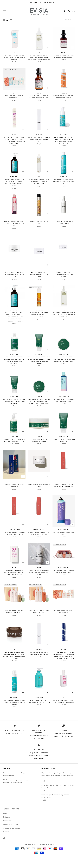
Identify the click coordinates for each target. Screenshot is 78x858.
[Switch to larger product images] (4, 20)
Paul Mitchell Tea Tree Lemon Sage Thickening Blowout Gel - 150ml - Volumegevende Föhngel (39, 360)
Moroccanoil (64, 134)
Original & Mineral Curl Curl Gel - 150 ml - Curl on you (14, 533)
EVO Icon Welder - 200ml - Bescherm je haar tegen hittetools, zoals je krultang (39, 57)
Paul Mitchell (14, 354)
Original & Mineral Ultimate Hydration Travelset (64, 571)
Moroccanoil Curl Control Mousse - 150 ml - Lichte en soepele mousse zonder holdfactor (64, 140)
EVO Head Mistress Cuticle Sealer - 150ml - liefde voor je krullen (14, 57)
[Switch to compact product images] (11, 20)
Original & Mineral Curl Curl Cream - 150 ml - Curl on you (39, 533)
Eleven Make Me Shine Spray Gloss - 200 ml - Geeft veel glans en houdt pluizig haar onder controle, (14, 140)
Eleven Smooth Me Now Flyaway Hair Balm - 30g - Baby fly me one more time (14, 572)
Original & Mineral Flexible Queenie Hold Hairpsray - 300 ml (14, 223)
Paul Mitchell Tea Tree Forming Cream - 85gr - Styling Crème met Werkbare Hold (64, 359)
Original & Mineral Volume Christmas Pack (39, 611)
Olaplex (63, 219)
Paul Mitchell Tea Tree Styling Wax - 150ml (64, 440)
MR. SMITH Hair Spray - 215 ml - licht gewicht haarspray (39, 653)
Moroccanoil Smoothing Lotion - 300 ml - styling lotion (39, 701)
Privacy (5, 813)
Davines (63, 52)
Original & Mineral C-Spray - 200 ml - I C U (64, 533)
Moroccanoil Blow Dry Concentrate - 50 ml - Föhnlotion (39, 315)
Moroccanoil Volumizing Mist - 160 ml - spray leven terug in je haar (14, 702)
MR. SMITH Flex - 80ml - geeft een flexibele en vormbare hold (14, 275)
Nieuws (6, 832)
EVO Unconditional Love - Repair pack (63, 611)
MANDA (14, 482)
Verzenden (7, 821)
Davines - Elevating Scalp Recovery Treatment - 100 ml (39, 97)
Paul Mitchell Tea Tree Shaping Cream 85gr (39, 440)
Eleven (14, 134)
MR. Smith (39, 134)
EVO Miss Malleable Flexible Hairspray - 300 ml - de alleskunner (39, 181)
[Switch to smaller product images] (7, 20)
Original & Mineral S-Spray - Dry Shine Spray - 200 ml (64, 400)
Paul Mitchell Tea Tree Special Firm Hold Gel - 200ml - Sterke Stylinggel (14, 401)
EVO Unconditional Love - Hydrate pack (14, 97)
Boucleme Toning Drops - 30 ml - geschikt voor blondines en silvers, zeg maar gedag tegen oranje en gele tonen (63, 655)
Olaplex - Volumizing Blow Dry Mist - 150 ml (63, 222)
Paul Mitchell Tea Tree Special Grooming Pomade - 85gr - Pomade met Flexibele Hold (39, 401)
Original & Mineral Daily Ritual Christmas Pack (14, 611)
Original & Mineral (14, 219)
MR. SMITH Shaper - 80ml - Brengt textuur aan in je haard (64, 275)
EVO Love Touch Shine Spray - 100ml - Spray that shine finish (64, 701)
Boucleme (64, 93)
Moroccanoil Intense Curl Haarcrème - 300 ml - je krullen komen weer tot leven (14, 182)
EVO (14, 52)
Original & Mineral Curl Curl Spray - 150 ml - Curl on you (63, 485)
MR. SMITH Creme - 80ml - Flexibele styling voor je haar (39, 275)
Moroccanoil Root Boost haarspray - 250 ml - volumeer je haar (64, 181)
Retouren (6, 817)
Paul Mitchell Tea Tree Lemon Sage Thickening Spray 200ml (14, 440)
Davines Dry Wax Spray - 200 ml (39, 222)
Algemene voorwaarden (12, 828)
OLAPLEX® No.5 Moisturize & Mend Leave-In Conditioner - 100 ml (39, 572)
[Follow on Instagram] (4, 838)
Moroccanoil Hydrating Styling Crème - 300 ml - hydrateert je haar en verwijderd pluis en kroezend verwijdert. (14, 317)
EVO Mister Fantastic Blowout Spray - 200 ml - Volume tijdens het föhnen (64, 315)
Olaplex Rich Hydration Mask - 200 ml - (39, 485)
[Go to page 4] (54, 714)
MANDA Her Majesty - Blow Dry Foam (14, 485)
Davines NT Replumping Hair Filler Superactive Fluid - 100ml (64, 57)
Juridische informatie (10, 824)
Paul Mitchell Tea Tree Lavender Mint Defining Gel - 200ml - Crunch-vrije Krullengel (14, 360)
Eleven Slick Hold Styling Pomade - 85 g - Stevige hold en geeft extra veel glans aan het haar (14, 655)
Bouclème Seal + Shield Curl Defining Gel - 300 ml (63, 97)
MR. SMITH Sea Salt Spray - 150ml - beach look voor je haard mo (39, 139)
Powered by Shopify (48, 844)
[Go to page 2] (24, 714)
